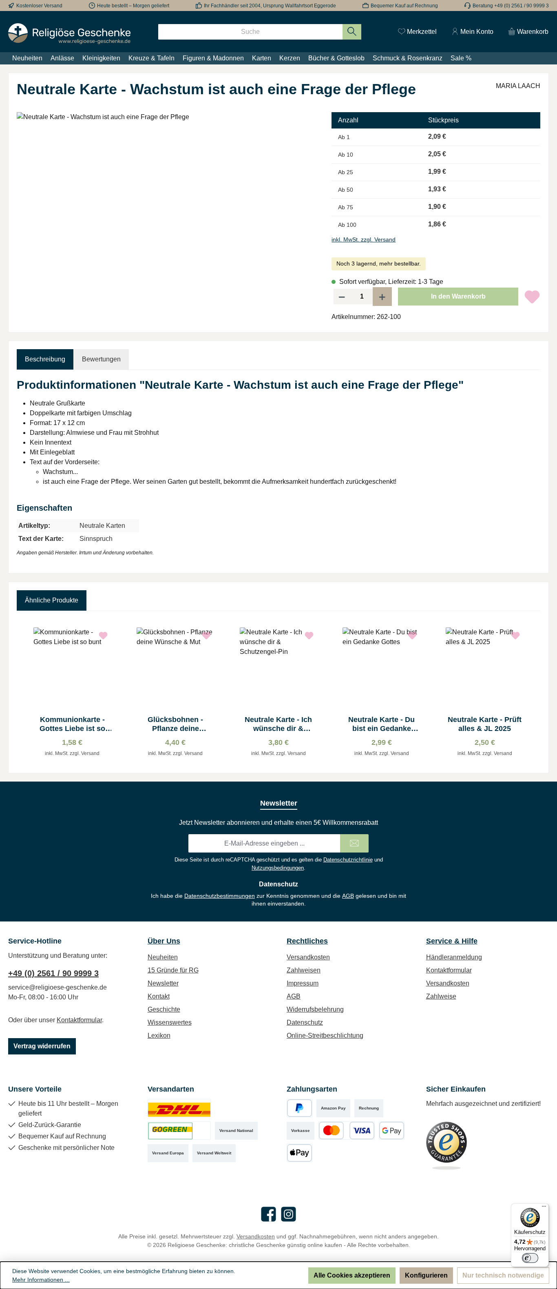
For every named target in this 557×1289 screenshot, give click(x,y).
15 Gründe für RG (173, 970)
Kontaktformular (79, 1020)
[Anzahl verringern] (341, 296)
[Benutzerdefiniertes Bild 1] (179, 1108)
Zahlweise (441, 996)
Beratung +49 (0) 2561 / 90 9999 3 (511, 6)
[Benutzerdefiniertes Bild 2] (179, 1130)
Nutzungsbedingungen (278, 868)
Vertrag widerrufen (42, 1046)
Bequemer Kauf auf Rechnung (404, 6)
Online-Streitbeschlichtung (325, 1035)
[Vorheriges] (23, 692)
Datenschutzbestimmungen (219, 896)
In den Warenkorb (458, 296)
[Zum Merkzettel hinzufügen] (532, 297)
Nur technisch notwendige (503, 1275)
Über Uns (164, 941)
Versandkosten (308, 957)
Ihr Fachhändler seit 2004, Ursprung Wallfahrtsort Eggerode (270, 6)
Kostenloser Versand (39, 6)
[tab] (45, 359)
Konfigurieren (426, 1275)
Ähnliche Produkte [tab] (51, 600)
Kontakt (159, 996)
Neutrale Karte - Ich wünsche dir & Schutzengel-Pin (278, 724)
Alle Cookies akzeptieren (352, 1275)
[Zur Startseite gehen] (69, 33)
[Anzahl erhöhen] (382, 296)
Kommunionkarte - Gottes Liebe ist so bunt (72, 724)
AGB (348, 896)
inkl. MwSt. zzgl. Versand (364, 239)
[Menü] (544, 1208)
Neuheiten (163, 957)
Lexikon (159, 1035)
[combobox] (250, 32)
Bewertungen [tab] (101, 359)
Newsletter (163, 983)
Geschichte (164, 1009)
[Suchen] (352, 32)
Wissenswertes (170, 1022)
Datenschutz (305, 1022)
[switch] (530, 1258)
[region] (166, 200)
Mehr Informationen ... (41, 1279)
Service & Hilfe (451, 941)
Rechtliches (307, 941)
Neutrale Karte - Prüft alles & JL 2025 (485, 724)
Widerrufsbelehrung (315, 1009)
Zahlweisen (303, 970)
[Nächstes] (534, 692)
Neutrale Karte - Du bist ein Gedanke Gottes (381, 724)
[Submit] (354, 843)
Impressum (302, 983)
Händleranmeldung (454, 957)
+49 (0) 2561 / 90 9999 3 (53, 973)
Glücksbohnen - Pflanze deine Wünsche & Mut (175, 724)
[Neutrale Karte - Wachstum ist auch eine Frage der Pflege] (166, 200)
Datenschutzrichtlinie (348, 860)
